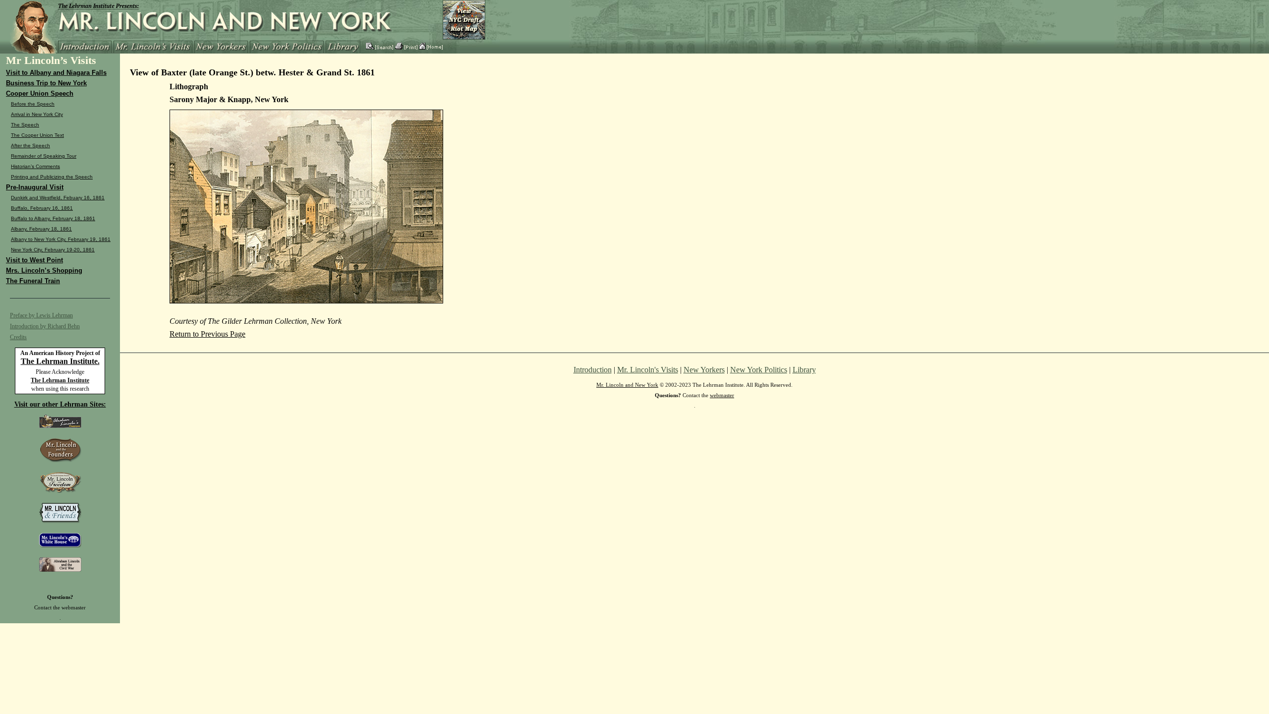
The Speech (25, 124)
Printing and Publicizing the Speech (52, 176)
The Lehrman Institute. (60, 361)
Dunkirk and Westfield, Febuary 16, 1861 (58, 197)
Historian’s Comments (35, 166)
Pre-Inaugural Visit (34, 187)
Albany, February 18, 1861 (41, 229)
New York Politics (758, 369)
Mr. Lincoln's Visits (647, 369)
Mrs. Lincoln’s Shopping (44, 270)
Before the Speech (33, 104)
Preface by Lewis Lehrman (41, 315)
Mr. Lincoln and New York (627, 385)
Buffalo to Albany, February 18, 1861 (53, 218)
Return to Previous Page (207, 334)
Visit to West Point (34, 260)
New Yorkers (704, 369)
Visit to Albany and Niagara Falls (56, 72)
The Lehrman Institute (60, 380)
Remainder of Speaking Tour (43, 156)
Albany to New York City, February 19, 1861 (61, 239)
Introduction (593, 369)
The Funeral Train (33, 281)
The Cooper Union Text (37, 135)
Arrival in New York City (37, 114)
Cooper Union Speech (39, 93)
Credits (18, 337)
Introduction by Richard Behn (45, 326)
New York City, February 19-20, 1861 (53, 249)
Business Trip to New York (46, 83)
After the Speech (30, 145)
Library (804, 369)
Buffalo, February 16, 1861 (42, 208)
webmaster (73, 607)
